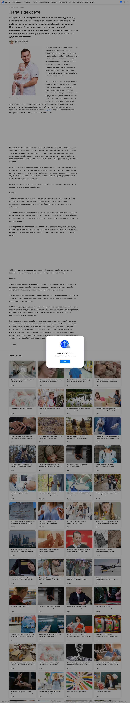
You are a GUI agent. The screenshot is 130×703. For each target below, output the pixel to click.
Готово (65, 361)
